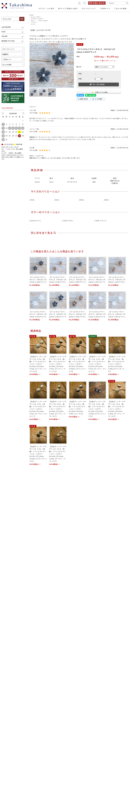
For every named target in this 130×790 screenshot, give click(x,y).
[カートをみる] (84, 2)
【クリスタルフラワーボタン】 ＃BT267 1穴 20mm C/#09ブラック (57, 314)
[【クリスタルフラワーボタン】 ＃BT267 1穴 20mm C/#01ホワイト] (38, 300)
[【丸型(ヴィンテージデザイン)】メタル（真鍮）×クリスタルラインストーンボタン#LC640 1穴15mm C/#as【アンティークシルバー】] (38, 390)
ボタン (33, 20)
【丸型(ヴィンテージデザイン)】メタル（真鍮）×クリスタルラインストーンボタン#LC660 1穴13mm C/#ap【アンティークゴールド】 (116, 408)
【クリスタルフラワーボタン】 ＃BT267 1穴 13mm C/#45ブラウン (57, 279)
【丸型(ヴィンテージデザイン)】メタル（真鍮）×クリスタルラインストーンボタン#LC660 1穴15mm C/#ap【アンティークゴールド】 (38, 363)
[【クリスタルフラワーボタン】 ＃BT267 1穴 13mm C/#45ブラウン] (58, 266)
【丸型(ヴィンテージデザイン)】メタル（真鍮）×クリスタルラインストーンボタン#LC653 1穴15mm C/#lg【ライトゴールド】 (116, 363)
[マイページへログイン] (79, 2)
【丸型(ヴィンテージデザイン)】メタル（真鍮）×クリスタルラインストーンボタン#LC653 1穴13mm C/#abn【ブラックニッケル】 (38, 453)
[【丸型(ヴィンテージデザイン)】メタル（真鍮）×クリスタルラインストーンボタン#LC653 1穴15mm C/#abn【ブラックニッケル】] (78, 345)
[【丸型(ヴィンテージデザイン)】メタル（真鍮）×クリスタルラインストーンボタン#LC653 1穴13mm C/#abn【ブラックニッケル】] (38, 435)
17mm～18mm (43, 20)
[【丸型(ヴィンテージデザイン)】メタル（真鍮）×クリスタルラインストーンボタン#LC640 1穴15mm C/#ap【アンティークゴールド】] (58, 390)
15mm (56, 200)
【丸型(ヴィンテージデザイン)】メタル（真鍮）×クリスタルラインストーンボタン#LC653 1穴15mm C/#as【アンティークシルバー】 (97, 363)
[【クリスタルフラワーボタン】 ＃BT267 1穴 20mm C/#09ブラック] (58, 300)
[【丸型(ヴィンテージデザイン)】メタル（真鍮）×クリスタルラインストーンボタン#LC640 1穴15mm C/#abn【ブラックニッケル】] (97, 390)
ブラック (34, 22)
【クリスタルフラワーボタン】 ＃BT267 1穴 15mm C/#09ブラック (38, 279)
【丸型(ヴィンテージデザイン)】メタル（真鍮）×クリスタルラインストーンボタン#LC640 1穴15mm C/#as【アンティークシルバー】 (38, 408)
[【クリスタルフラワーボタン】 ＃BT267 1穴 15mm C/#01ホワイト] (117, 300)
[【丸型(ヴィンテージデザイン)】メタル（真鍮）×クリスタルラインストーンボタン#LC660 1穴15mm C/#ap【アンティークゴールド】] (38, 345)
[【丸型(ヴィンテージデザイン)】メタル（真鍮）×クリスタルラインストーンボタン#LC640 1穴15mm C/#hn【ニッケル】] (78, 390)
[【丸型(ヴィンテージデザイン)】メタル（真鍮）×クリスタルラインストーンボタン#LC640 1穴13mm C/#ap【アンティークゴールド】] (58, 435)
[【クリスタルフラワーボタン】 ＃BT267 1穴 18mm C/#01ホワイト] (97, 266)
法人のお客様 (6, 65)
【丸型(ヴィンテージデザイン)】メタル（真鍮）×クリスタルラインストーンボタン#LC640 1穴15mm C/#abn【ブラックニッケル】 (97, 408)
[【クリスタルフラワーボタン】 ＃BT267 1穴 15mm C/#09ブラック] (38, 266)
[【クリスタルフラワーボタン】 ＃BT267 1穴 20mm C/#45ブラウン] (78, 300)
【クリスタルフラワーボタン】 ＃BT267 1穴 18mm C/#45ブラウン (116, 279)
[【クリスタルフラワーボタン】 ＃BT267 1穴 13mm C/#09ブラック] (78, 266)
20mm (106, 200)
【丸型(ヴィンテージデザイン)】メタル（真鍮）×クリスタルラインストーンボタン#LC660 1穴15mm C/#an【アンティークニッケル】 (57, 363)
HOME (31, 15)
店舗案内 (5, 54)
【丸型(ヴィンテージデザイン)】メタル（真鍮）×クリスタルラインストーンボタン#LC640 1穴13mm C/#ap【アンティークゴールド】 (57, 453)
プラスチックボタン (37, 19)
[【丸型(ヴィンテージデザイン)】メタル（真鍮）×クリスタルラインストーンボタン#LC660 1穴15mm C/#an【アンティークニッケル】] (58, 345)
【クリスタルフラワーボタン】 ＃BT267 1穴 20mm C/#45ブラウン (77, 314)
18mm (81, 200)
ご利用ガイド (6, 59)
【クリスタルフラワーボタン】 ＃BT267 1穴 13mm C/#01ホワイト (97, 314)
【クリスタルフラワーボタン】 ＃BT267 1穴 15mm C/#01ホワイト (116, 314)
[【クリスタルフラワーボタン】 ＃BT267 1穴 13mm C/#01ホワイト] (97, 300)
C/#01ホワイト (35, 221)
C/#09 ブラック (100, 221)
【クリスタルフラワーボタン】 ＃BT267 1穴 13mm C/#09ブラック (77, 279)
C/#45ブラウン (68, 221)
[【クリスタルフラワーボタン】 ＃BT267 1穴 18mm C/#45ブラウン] (117, 266)
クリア (33, 24)
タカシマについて (8, 49)
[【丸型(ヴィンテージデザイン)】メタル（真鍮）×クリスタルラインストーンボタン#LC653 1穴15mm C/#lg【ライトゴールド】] (117, 345)
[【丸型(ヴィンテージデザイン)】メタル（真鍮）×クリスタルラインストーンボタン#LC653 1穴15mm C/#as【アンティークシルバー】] (97, 345)
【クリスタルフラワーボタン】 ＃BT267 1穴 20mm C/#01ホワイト (38, 314)
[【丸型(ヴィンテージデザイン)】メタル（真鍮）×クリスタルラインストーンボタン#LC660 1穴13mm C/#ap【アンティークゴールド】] (117, 390)
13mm (32, 200)
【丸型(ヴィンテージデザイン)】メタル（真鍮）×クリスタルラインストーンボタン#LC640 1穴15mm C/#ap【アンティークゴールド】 (57, 408)
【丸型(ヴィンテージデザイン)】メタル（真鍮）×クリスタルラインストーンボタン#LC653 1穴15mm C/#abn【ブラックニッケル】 (77, 363)
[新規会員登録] (13, 72)
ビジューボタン (36, 17)
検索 (21, 19)
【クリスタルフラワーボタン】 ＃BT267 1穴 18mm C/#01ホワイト (97, 279)
